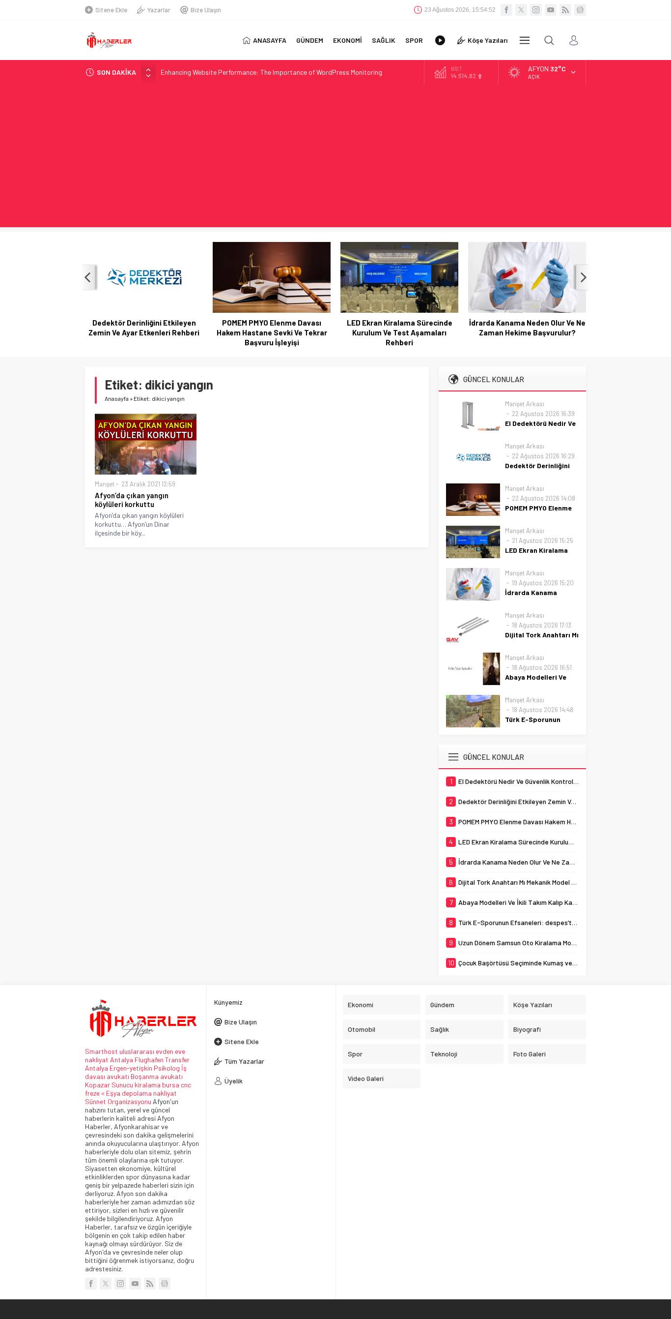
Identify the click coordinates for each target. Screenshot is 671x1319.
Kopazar (97, 1084)
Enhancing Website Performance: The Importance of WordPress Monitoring (271, 72)
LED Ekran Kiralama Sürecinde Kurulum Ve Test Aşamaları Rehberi (399, 332)
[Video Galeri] (440, 40)
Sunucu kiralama (136, 1084)
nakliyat (165, 1093)
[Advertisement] (335, 158)
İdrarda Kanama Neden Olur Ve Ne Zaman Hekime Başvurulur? (527, 327)
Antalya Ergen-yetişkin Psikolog (133, 1068)
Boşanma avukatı (157, 1076)
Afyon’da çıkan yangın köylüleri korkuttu (131, 500)
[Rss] (565, 10)
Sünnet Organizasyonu (118, 1101)
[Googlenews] (580, 10)
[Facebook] (506, 10)
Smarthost (101, 1051)
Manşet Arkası (524, 404)
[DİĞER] (524, 40)
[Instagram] (536, 10)
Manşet (104, 484)
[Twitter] (521, 10)
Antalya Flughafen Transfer (150, 1059)
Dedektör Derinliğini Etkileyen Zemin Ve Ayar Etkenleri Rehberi (143, 327)
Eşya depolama (129, 1093)
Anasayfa (117, 398)
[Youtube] (551, 10)
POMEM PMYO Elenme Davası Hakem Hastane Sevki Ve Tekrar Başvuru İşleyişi (272, 332)
